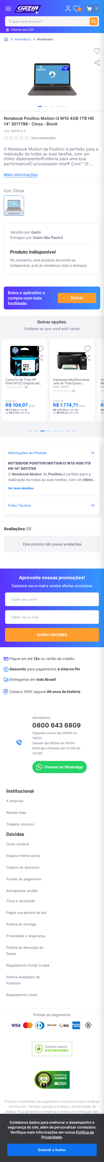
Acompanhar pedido (22, 891)
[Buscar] (94, 21)
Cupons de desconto (22, 867)
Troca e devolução (20, 901)
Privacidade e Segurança (25, 936)
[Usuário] (68, 9)
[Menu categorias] (8, 8)
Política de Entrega (21, 924)
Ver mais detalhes (21, 488)
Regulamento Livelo (21, 995)
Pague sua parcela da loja (26, 912)
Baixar (77, 297)
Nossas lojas (16, 812)
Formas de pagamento (23, 879)
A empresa (14, 801)
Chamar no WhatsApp (63, 767)
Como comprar (17, 844)
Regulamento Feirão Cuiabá (27, 965)
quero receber (52, 635)
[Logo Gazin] (27, 10)
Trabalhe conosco (20, 824)
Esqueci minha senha (23, 856)
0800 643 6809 (56, 725)
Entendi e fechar (52, 1150)
